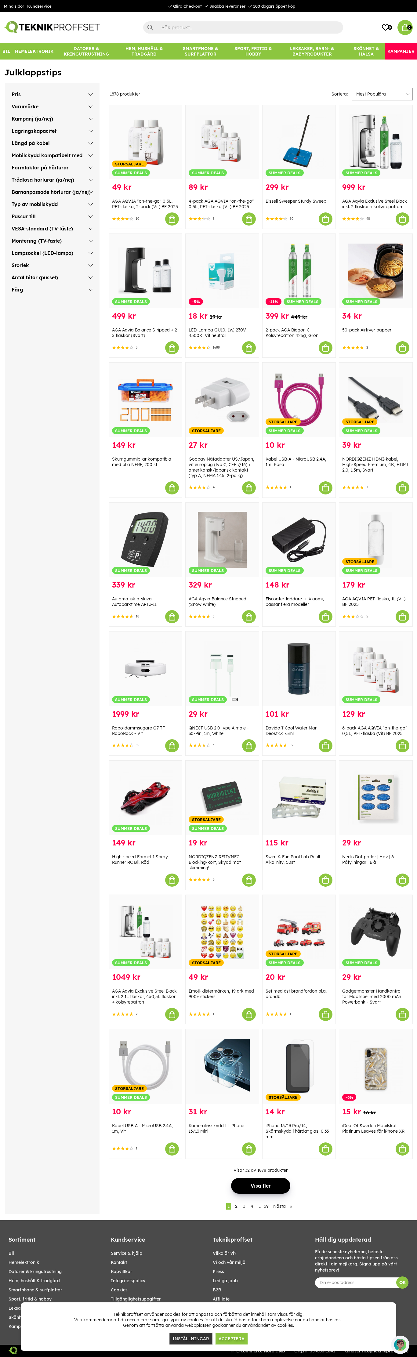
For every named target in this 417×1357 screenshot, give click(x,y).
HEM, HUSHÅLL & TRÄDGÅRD (34, 1280)
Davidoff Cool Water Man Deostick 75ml (291, 730)
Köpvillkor (121, 1271)
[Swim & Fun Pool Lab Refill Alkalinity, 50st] (299, 798)
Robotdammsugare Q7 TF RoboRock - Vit (138, 730)
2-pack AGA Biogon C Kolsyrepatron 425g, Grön (292, 332)
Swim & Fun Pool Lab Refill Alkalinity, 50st (293, 859)
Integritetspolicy (128, 1280)
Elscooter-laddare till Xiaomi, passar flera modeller (295, 601)
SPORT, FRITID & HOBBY (30, 1299)
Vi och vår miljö (229, 1262)
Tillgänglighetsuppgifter (136, 1299)
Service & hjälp (126, 1253)
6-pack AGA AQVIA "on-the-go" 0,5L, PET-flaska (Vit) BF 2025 (374, 730)
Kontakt (119, 1262)
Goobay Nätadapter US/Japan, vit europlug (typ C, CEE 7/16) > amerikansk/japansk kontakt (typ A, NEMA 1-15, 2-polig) (221, 467)
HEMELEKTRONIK (24, 1262)
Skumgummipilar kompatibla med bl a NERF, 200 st (141, 461)
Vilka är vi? (224, 1253)
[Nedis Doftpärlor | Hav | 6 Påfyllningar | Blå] (375, 798)
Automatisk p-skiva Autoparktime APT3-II (134, 601)
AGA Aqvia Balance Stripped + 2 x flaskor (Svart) (144, 332)
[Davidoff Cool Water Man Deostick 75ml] (299, 668)
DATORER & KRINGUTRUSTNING (35, 1271)
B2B (217, 1290)
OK (402, 1282)
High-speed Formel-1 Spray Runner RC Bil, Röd (140, 859)
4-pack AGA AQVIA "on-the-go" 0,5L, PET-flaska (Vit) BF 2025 (221, 203)
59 (266, 1206)
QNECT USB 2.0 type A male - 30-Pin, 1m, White (219, 730)
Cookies (119, 1290)
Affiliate (221, 1299)
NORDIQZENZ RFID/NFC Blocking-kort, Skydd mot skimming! (215, 862)
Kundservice (39, 6)
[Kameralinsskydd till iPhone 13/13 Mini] (222, 1066)
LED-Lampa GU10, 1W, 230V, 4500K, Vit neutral (218, 332)
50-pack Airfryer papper (366, 330)
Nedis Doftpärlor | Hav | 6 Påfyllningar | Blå (368, 859)
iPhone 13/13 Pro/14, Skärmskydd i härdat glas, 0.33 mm (297, 1131)
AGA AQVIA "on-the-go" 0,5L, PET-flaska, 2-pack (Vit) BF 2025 (145, 203)
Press (218, 1271)
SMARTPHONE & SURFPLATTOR (35, 1290)
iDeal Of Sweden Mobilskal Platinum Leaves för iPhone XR (373, 1128)
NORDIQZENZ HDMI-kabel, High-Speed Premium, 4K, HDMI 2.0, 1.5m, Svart (375, 464)
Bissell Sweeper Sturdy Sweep (296, 201)
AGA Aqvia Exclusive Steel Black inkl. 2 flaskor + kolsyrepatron (374, 203)
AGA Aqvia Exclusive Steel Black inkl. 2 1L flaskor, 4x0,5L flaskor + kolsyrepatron (144, 996)
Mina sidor (14, 6)
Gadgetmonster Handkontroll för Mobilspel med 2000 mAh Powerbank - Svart (372, 996)
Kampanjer (20, 1326)
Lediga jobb (225, 1280)
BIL (11, 1253)
